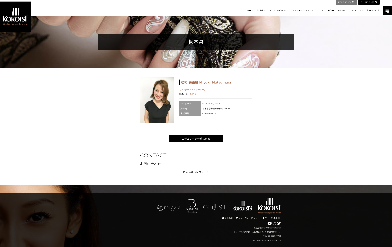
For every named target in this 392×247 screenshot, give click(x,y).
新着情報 (261, 10)
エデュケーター (326, 10)
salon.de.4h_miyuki (211, 103)
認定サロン (343, 10)
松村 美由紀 (206, 82)
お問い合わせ (373, 10)
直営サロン (357, 10)
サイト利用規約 (272, 218)
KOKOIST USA (345, 2)
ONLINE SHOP (368, 2)
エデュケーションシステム (303, 10)
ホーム (250, 10)
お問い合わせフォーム (196, 172)
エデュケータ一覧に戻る (196, 138)
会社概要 (228, 218)
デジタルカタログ (278, 10)
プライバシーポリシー (249, 218)
